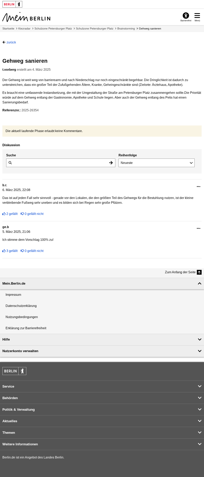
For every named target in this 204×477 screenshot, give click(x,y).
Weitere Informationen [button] (20, 444)
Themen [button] (8, 433)
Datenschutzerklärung (21, 306)
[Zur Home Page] (26, 17)
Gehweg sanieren (150, 28)
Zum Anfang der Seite (180, 272)
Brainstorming (126, 28)
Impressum (13, 294)
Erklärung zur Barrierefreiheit (26, 328)
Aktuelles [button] (9, 421)
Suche (11, 155)
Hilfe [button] (6, 339)
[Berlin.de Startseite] (14, 371)
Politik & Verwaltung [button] (18, 409)
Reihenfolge (128, 155)
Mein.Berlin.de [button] (13, 283)
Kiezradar (24, 28)
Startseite (8, 28)
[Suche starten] (111, 163)
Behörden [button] (10, 398)
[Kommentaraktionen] (199, 186)
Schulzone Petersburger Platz (53, 28)
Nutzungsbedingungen (22, 317)
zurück (11, 42)
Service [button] (8, 386)
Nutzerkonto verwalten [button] (20, 351)
